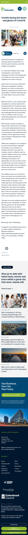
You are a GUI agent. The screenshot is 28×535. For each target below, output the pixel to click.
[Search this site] (20, 9)
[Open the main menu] (25, 9)
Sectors (3, 466)
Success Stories (5, 473)
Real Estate (18, 466)
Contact (17, 468)
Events (16, 463)
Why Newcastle (5, 463)
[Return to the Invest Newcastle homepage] (8, 8)
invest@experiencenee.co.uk (13, 447)
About (3, 461)
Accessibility (18, 471)
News (16, 461)
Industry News (5, 255)
